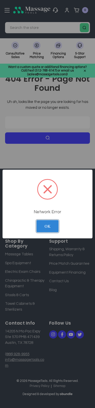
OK (48, 226)
